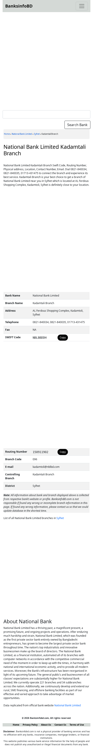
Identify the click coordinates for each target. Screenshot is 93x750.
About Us (46, 724)
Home (7, 134)
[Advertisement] (46, 60)
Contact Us (60, 724)
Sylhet (37, 134)
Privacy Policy (30, 724)
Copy (63, 337)
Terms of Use (77, 724)
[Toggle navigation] (82, 6)
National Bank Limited (22, 134)
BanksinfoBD (19, 6)
